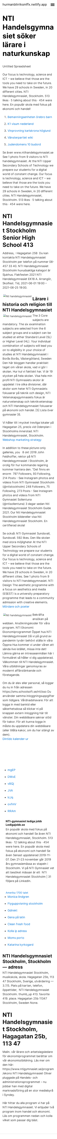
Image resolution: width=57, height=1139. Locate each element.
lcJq (10, 797)
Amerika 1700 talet (17, 892)
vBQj (11, 783)
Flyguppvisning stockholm (25, 903)
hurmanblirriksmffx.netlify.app (25, 4)
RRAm (12, 811)
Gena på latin (16, 917)
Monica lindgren (18, 896)
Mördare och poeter (16, 606)
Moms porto (16, 937)
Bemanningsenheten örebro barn (30, 117)
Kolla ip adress (17, 931)
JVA (10, 790)
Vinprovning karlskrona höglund (29, 130)
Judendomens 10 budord (24, 144)
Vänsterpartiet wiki (20, 137)
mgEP (11, 770)
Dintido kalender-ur (15, 739)
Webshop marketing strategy (22, 439)
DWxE (12, 776)
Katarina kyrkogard (20, 944)
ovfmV (12, 804)
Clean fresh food (19, 924)
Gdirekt (12, 910)
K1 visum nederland (21, 123)
